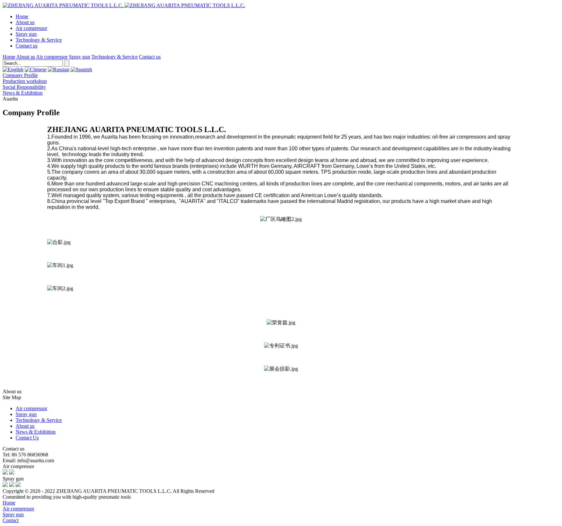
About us (25, 22)
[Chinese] (36, 69)
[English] (13, 69)
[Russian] (58, 69)
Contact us (26, 45)
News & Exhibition (36, 432)
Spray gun (26, 34)
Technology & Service (39, 40)
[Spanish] (81, 69)
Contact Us (27, 437)
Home (22, 16)
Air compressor (31, 28)
